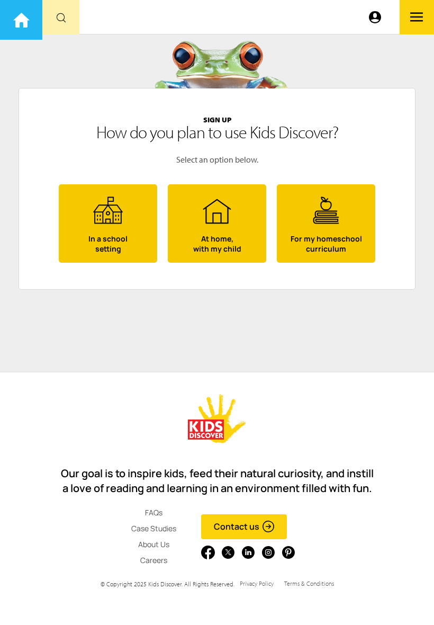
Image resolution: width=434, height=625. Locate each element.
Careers (153, 560)
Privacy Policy (257, 583)
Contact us (236, 526)
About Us (153, 544)
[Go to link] (21, 20)
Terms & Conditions (309, 583)
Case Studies (153, 528)
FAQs (153, 512)
